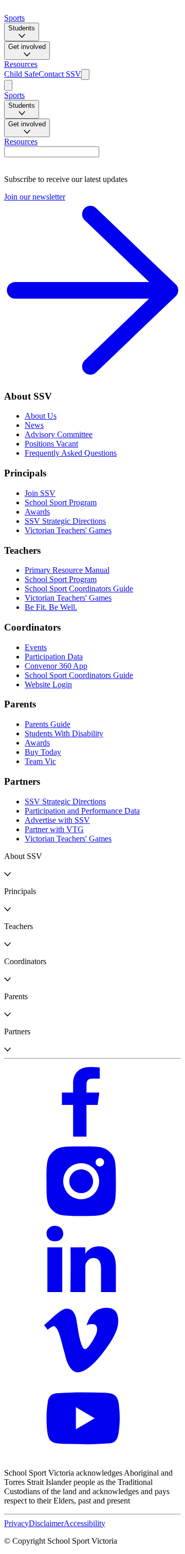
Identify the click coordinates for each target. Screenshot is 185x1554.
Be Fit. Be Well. (51, 607)
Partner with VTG (54, 829)
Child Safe (21, 74)
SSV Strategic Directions (65, 521)
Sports (14, 17)
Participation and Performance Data (82, 810)
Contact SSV (60, 74)
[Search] (85, 74)
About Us (41, 415)
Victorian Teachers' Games (68, 530)
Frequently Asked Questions (71, 453)
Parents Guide (47, 724)
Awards (37, 511)
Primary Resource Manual (67, 570)
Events (36, 647)
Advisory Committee (58, 434)
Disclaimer (46, 1523)
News (34, 425)
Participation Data (54, 656)
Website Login (48, 684)
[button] (92, 865)
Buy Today (43, 752)
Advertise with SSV (57, 820)
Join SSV (40, 493)
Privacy (16, 1523)
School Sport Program (61, 502)
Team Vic (40, 761)
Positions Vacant (51, 443)
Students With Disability (64, 733)
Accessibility (84, 1523)
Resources (21, 64)
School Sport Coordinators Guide (79, 588)
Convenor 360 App (56, 666)
